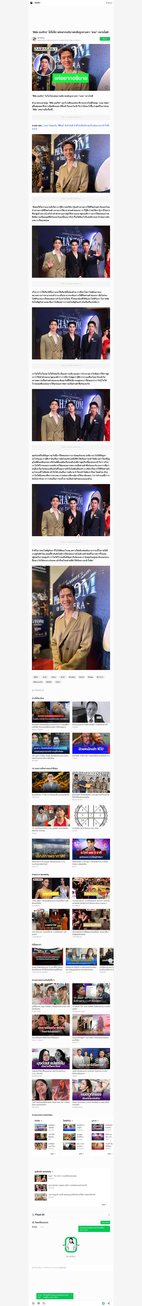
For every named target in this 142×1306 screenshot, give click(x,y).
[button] (33, 1303)
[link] (38, 1303)
